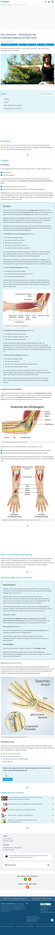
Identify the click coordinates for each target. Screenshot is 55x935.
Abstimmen (7, 779)
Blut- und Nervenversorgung (12, 105)
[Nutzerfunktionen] (49, 1)
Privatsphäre (51, 926)
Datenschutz (45, 926)
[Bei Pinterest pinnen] (45, 45)
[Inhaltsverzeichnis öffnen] (52, 920)
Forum (5, 898)
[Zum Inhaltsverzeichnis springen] (27, 154)
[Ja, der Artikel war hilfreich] (25, 879)
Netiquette (23, 898)
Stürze (24, 601)
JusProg (52, 912)
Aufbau (6, 102)
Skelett (15, 5)
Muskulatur (8, 210)
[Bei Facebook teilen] (9, 45)
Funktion (6, 99)
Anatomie (10, 5)
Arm (19, 5)
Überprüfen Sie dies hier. (32, 921)
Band (24, 186)
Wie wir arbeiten (47, 898)
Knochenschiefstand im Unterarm (14, 759)
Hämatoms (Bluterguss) (32, 611)
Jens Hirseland (7, 839)
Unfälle (31, 601)
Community (11, 898)
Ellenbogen (12, 147)
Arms (4, 149)
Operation (24, 671)
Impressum (38, 926)
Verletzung (12, 589)
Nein (6, 776)
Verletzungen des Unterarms (13, 108)
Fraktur (10, 593)
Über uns (35, 898)
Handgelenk (24, 147)
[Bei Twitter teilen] (27, 45)
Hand (30, 149)
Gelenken (16, 393)
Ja (5, 773)
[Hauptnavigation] (52, 1)
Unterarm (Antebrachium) (14, 145)
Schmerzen (23, 606)
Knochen (33, 169)
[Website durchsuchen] (45, 1)
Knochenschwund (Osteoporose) (12, 599)
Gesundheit (3, 5)
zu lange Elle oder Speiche (13, 756)
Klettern (38, 459)
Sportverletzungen (16, 601)
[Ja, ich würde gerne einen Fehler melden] (27, 887)
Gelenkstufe (9, 761)
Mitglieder (17, 898)
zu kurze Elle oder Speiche (13, 754)
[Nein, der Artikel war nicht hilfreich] (29, 879)
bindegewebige (35, 189)
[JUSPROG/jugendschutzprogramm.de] (45, 904)
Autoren (40, 898)
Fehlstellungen (30, 746)
